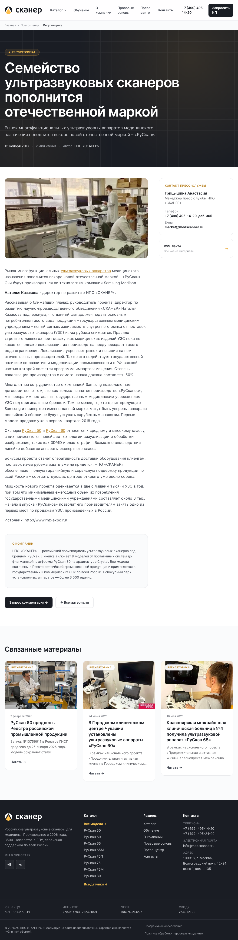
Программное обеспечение (163, 926)
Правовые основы (126, 10)
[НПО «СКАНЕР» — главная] (23, 10)
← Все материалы (74, 602)
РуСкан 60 (55, 430)
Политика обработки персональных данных (174, 933)
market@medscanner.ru (184, 227)
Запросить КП (221, 10)
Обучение (81, 10)
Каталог (56, 10)
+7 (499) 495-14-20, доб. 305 (188, 216)
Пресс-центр (146, 10)
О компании (103, 10)
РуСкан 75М (93, 869)
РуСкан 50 (31, 430)
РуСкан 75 (92, 863)
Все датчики (96, 884)
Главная (10, 25)
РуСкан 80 (92, 876)
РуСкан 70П (93, 856)
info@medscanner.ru (198, 846)
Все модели (95, 824)
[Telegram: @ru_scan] (9, 864)
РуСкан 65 (92, 843)
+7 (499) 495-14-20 (193, 10)
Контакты (166, 10)
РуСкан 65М (94, 850)
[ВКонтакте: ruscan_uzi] (20, 864)
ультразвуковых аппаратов (86, 270)
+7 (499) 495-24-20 (199, 834)
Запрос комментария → (28, 602)
